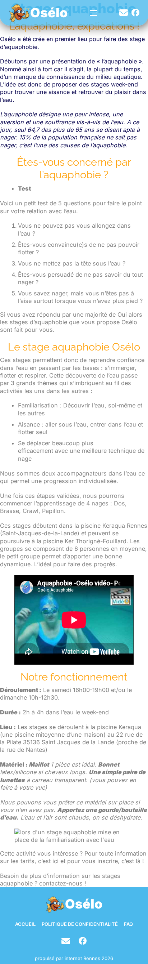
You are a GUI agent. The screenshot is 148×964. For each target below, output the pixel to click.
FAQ (128, 924)
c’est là (130, 861)
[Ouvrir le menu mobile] (93, 13)
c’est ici (47, 861)
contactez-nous (61, 883)
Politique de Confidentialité (80, 924)
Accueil (25, 924)
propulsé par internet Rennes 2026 (74, 958)
